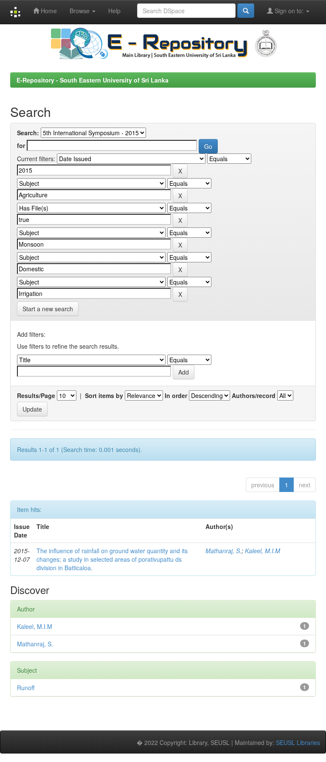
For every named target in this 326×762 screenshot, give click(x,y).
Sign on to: (289, 10)
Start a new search (47, 308)
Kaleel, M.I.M (262, 550)
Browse (80, 10)
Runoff (25, 687)
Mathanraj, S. (223, 550)
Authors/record (253, 395)
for (21, 145)
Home (48, 10)
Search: (28, 132)
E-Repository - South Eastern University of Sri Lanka (93, 80)
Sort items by (104, 395)
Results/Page (36, 395)
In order (176, 395)
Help (114, 10)
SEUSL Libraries (298, 742)
